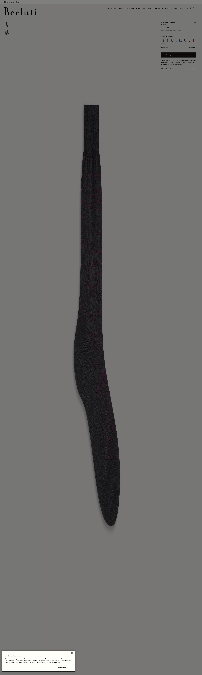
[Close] (72, 653)
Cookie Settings (61, 667)
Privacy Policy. (56, 662)
